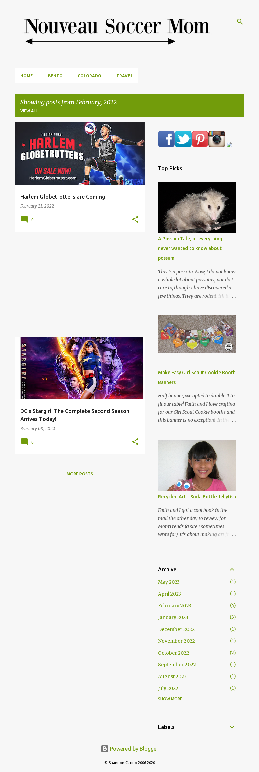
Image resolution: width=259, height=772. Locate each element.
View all (29, 111)
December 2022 (176, 629)
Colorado (90, 76)
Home (26, 76)
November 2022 (176, 641)
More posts (80, 474)
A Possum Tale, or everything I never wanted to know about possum (191, 248)
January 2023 (173, 617)
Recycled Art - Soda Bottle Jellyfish (197, 496)
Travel (124, 76)
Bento (55, 76)
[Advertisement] (77, 284)
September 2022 (177, 665)
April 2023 (169, 594)
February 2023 (174, 606)
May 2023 (169, 582)
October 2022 (173, 653)
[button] (135, 219)
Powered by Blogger (134, 749)
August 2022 (172, 676)
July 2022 (168, 688)
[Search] (240, 21)
